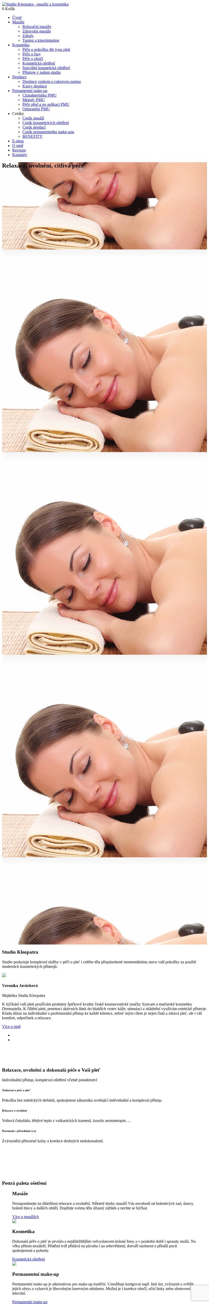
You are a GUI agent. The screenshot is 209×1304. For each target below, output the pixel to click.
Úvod (16, 17)
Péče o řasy (31, 54)
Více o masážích (25, 1217)
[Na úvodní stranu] (35, 4)
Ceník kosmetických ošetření (45, 123)
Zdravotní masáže (36, 31)
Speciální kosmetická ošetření (46, 68)
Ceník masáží (33, 118)
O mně (17, 145)
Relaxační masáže (36, 26)
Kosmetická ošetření (38, 63)
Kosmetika (21, 45)
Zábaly (28, 36)
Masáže (18, 22)
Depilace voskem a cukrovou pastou (51, 81)
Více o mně (11, 1026)
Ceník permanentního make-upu (48, 132)
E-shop (18, 141)
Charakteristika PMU (39, 95)
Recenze (19, 150)
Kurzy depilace (34, 86)
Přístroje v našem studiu (41, 72)
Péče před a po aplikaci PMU (46, 104)
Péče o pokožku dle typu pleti (46, 49)
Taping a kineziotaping (40, 40)
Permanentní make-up (29, 1302)
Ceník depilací (34, 127)
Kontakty (19, 155)
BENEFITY (32, 136)
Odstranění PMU (36, 109)
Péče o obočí (32, 58)
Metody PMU (33, 100)
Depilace (19, 77)
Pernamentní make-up (29, 90)
